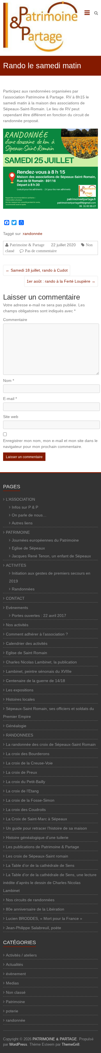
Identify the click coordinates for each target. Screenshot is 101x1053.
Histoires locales (20, 699)
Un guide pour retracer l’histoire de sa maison (46, 828)
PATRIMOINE (18, 532)
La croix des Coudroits (26, 809)
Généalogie (16, 726)
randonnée (32, 233)
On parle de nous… (29, 515)
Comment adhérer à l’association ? (37, 634)
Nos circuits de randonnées (30, 900)
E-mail (10, 398)
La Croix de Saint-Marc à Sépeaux (36, 819)
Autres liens (22, 523)
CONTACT (15, 598)
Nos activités (17, 625)
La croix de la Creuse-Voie (29, 763)
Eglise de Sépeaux (28, 548)
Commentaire (15, 319)
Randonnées (23, 589)
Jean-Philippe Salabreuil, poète (33, 928)
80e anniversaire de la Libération (35, 909)
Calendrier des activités (26, 643)
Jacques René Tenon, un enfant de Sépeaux (51, 556)
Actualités (14, 964)
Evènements (17, 607)
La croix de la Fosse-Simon (30, 800)
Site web (10, 416)
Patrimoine (15, 1001)
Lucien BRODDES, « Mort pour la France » (44, 918)
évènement (16, 973)
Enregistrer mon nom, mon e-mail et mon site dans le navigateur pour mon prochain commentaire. (50, 443)
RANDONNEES (19, 735)
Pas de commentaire (41, 251)
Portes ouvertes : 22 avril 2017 (39, 615)
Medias (12, 983)
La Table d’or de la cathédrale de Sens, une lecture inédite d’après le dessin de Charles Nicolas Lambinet (50, 882)
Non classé (16, 992)
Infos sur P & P (25, 507)
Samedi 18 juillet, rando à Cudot (37, 270)
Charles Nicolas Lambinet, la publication (41, 662)
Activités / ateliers (21, 955)
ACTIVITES (16, 565)
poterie (12, 1011)
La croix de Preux (21, 772)
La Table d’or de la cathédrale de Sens (40, 865)
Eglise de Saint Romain (26, 652)
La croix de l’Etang (22, 791)
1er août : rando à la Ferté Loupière (61, 281)
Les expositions (19, 690)
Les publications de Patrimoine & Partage (42, 847)
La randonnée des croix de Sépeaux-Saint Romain (51, 744)
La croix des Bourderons (27, 753)
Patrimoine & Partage (27, 245)
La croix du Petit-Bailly (25, 781)
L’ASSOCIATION (20, 499)
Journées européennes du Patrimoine (45, 540)
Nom (8, 380)
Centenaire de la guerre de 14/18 (35, 680)
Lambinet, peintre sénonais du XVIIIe (39, 671)
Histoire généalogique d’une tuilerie (37, 837)
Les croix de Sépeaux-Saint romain (37, 856)
